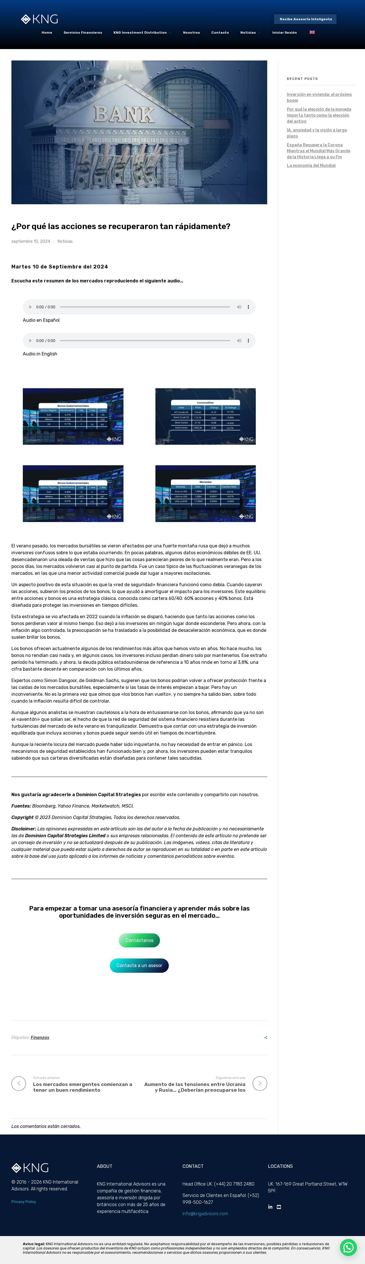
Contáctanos (139, 940)
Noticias (65, 241)
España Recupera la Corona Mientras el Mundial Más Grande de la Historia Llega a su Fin (318, 151)
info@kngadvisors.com (205, 1213)
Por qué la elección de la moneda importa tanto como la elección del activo (319, 115)
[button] (348, 1247)
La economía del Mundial (311, 165)
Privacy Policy (23, 1202)
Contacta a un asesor (139, 965)
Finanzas (40, 1037)
